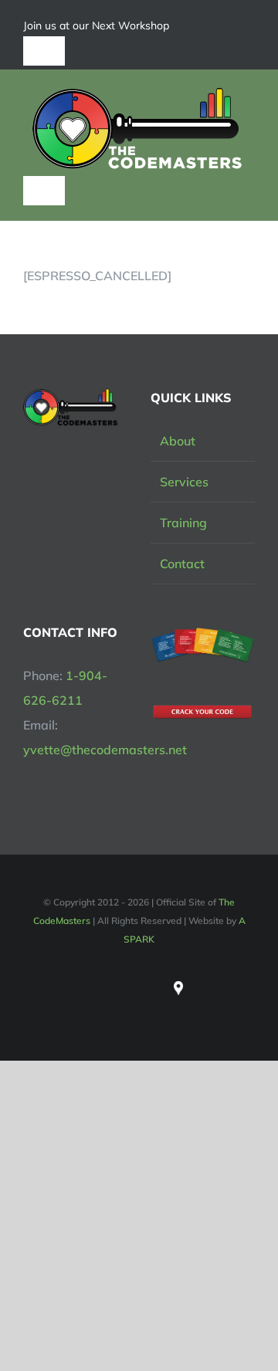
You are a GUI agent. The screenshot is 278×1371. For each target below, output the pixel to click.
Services (184, 481)
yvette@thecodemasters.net (105, 749)
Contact (182, 563)
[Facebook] (126, 988)
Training (183, 522)
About (177, 441)
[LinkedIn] (100, 988)
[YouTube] (152, 988)
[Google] (179, 984)
